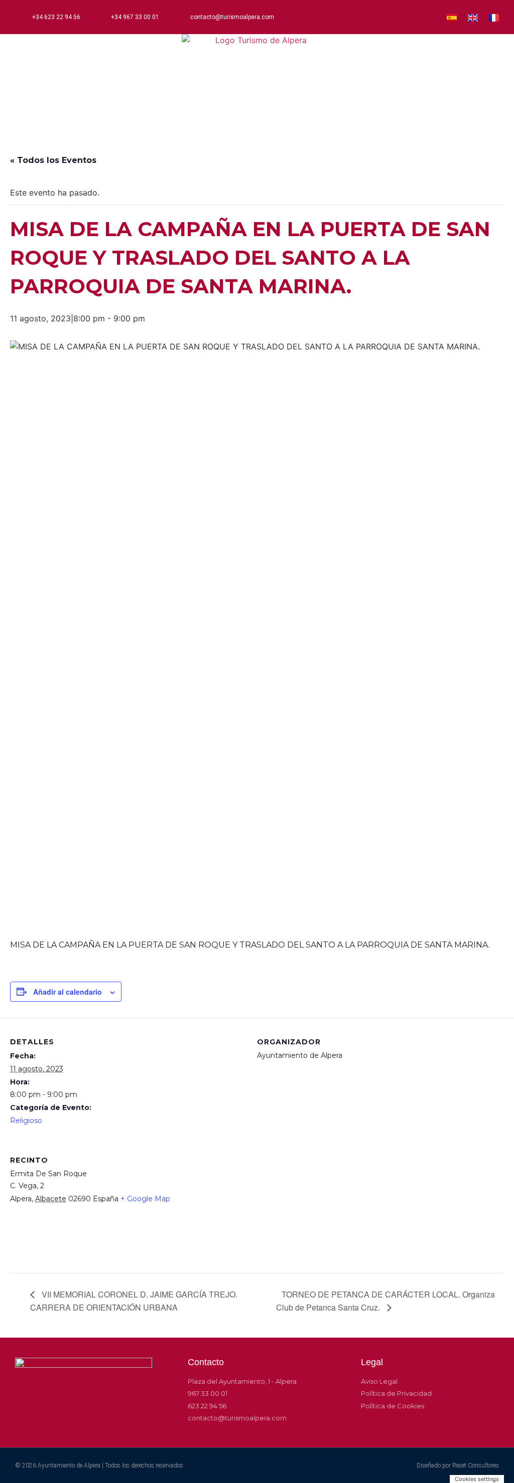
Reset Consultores (475, 1465)
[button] (257, 118)
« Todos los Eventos (53, 160)
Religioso (26, 1120)
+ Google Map (145, 1198)
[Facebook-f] (376, 17)
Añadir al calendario (67, 992)
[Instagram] (393, 17)
